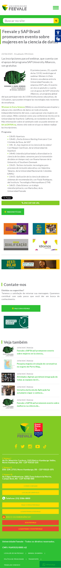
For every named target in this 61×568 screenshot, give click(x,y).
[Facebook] (16, 446)
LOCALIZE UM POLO (30, 492)
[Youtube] (37, 446)
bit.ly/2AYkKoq (8, 124)
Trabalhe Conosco (12, 565)
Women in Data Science (13, 107)
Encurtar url (32, 203)
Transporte (33, 559)
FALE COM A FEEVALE (30, 505)
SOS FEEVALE (30, 522)
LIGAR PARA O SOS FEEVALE (30, 529)
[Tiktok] (45, 446)
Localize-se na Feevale (14, 553)
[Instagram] (30, 446)
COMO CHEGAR (30, 486)
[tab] (50, 564)
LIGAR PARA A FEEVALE (31, 511)
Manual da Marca (35, 553)
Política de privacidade (14, 559)
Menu (56, 8)
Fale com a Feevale (22, 308)
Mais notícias (14, 212)
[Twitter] (22, 446)
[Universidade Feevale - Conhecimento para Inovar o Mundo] (30, 430)
